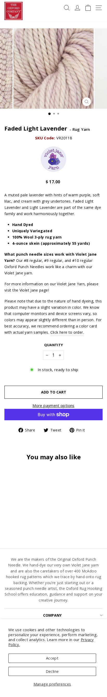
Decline (52, 671)
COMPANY (52, 615)
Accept (52, 658)
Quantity (53, 345)
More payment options (53, 405)
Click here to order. (67, 332)
